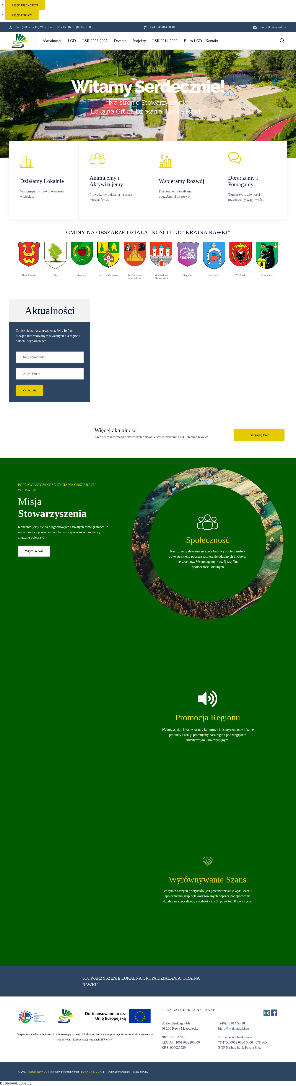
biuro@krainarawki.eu (233, 1028)
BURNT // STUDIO (91, 1071)
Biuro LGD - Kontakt (201, 41)
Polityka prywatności (119, 1071)
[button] (29, 390)
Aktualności (51, 41)
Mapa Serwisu (140, 1071)
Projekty (139, 41)
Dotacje (120, 41)
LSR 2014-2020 (164, 41)
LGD (72, 41)
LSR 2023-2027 (94, 41)
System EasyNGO (37, 1071)
